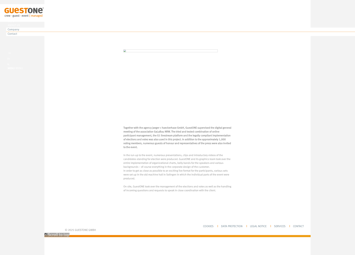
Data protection (232, 226)
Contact (298, 226)
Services (280, 226)
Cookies (208, 226)
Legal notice (258, 226)
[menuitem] (180, 9)
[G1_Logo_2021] (24, 16)
